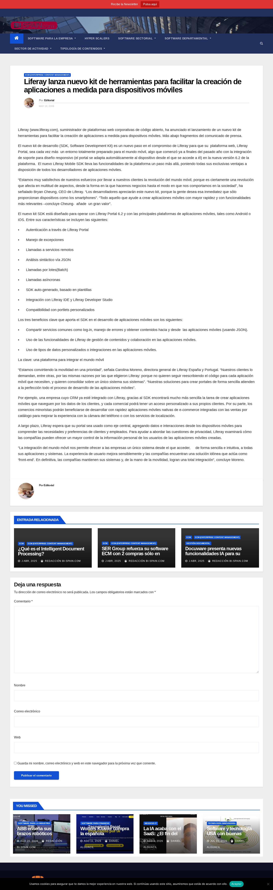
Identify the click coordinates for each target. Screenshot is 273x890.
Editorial (49, 100)
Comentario (23, 601)
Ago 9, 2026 (155, 841)
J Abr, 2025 (29, 561)
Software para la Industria (34, 823)
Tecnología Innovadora (221, 823)
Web (17, 737)
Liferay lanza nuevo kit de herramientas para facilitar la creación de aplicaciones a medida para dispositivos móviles (132, 85)
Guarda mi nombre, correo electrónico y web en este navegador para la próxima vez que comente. (86, 763)
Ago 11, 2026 (92, 841)
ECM (21, 543)
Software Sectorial (136, 38)
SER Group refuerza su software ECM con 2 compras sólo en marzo (135, 553)
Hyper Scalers (97, 38)
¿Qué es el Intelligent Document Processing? (51, 551)
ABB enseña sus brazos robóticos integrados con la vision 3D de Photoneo (40, 836)
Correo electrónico (27, 711)
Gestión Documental (198, 543)
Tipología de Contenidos (81, 48)
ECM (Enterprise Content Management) (47, 75)
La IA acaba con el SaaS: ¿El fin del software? (162, 833)
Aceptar (236, 883)
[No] (268, 884)
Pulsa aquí (150, 4)
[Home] (16, 38)
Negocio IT (151, 823)
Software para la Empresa (51, 38)
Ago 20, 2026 (29, 841)
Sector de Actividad (31, 48)
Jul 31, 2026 (218, 841)
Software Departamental (187, 38)
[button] (261, 43)
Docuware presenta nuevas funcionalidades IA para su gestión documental (213, 553)
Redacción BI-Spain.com (62, 561)
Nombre (19, 685)
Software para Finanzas (95, 823)
